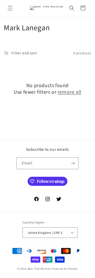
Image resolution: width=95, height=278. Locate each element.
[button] (10, 8)
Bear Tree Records (39, 268)
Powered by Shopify (65, 268)
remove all (69, 92)
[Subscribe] (72, 163)
